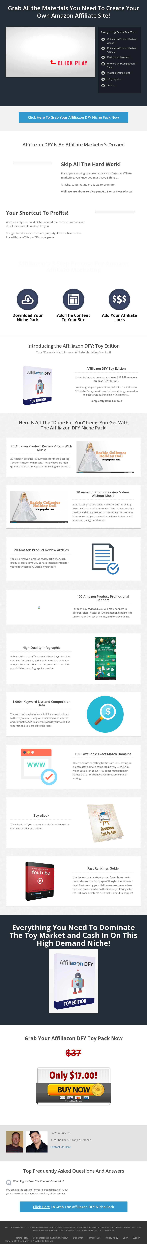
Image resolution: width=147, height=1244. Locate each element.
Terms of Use (94, 1237)
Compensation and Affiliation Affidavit (50, 1237)
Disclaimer (78, 1237)
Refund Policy (22, 1237)
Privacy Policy (111, 1237)
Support (136, 1237)
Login (125, 1237)
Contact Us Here (60, 1147)
